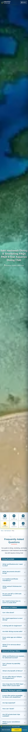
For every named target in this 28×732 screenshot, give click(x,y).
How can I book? (8, 711)
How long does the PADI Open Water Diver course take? (12, 687)
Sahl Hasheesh (8, 530)
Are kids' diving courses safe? (12, 634)
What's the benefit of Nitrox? (12, 673)
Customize (24, 729)
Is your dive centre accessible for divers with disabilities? (12, 698)
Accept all (16, 729)
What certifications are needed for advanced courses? (13, 659)
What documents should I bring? (11, 574)
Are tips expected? (8, 705)
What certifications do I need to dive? (12, 567)
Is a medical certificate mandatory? (10, 582)
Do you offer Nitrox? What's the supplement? (12, 679)
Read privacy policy (17, 726)
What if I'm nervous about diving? (11, 647)
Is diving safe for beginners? (12, 628)
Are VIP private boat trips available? (11, 717)
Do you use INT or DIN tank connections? (11, 597)
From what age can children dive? (12, 640)
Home (2, 530)
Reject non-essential (5, 729)
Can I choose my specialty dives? (11, 666)
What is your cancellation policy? (11, 725)
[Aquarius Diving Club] (5, 2)
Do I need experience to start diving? (12, 621)
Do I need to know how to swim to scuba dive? (11, 604)
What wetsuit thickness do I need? (12, 589)
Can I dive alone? (8, 615)
